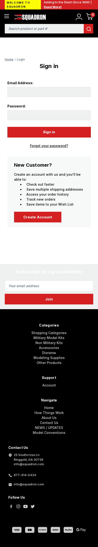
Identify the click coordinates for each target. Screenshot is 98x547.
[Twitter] (32, 506)
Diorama (49, 353)
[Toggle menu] (6, 16)
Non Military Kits (49, 343)
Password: (16, 106)
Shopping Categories (49, 333)
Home (49, 408)
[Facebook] (11, 506)
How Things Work (49, 413)
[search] (88, 28)
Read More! (53, 7)
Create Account (37, 217)
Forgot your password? (49, 146)
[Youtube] (25, 506)
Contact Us (49, 423)
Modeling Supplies (49, 358)
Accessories (49, 348)
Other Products (49, 363)
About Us (49, 418)
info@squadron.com (29, 484)
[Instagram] (18, 506)
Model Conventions (49, 433)
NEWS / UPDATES (49, 428)
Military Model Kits (49, 338)
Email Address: (20, 83)
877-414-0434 (25, 475)
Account (49, 385)
